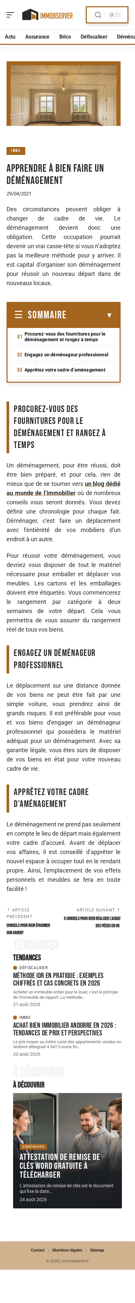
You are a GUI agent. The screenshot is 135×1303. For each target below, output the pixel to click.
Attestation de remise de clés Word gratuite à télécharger (60, 1166)
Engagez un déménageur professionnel (66, 354)
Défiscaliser (33, 968)
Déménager (33, 1146)
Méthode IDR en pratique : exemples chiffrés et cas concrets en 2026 (58, 979)
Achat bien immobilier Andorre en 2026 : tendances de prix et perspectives (64, 1029)
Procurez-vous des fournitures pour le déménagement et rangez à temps (65, 336)
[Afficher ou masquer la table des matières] (90, 315)
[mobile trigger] (12, 15)
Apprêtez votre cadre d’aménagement (65, 369)
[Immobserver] (47, 15)
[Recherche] (98, 15)
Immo (16, 150)
